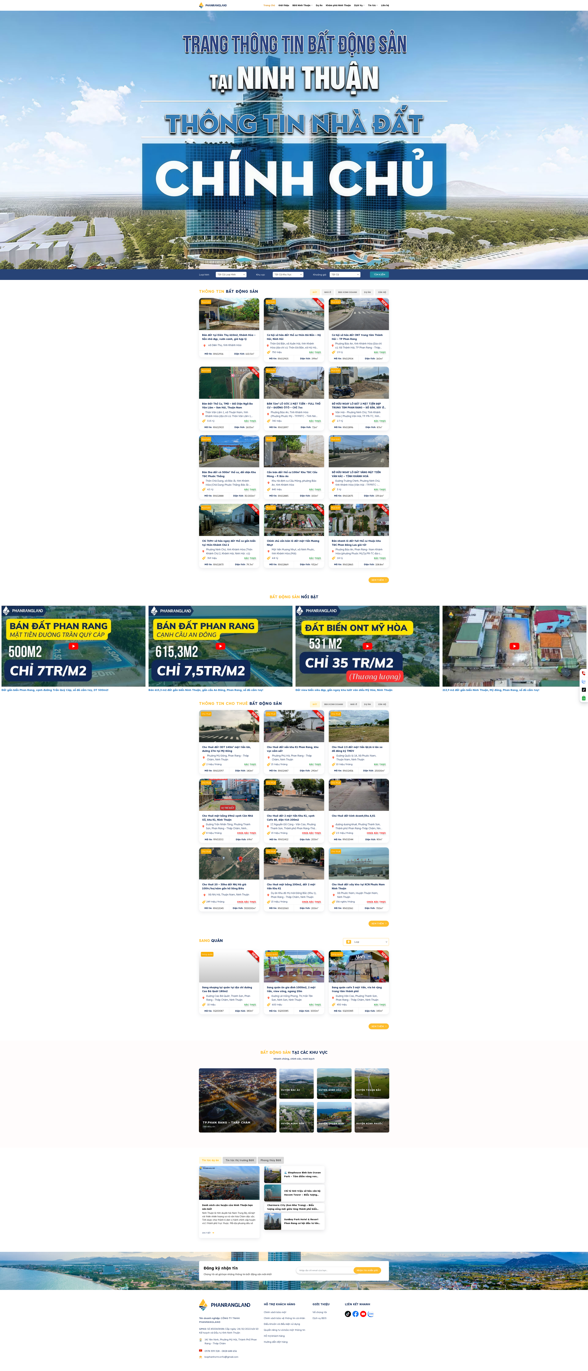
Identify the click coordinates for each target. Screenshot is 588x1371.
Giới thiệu (283, 5)
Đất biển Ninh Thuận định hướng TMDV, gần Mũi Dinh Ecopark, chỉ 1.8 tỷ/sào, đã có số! (228, 690)
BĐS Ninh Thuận (301, 5)
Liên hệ (385, 5)
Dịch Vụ (358, 5)
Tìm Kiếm (379, 274)
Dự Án (319, 5)
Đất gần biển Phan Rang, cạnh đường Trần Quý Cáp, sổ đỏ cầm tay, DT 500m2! (370, 690)
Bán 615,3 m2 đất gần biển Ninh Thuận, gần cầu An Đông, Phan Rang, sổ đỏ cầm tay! (521, 690)
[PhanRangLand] (213, 5)
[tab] (315, 292)
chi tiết (206, 1233)
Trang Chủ (269, 5)
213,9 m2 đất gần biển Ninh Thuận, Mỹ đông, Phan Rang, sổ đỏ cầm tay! (71, 690)
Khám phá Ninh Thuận (338, 5)
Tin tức (372, 5)
